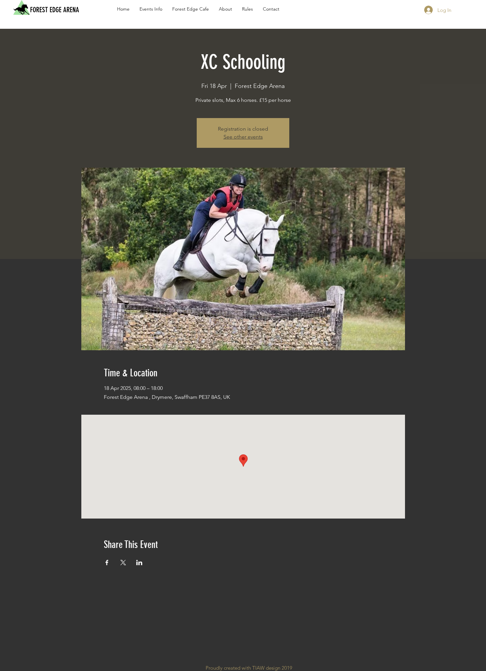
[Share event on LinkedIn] (139, 562)
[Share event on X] (123, 562)
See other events (243, 137)
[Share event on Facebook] (107, 562)
